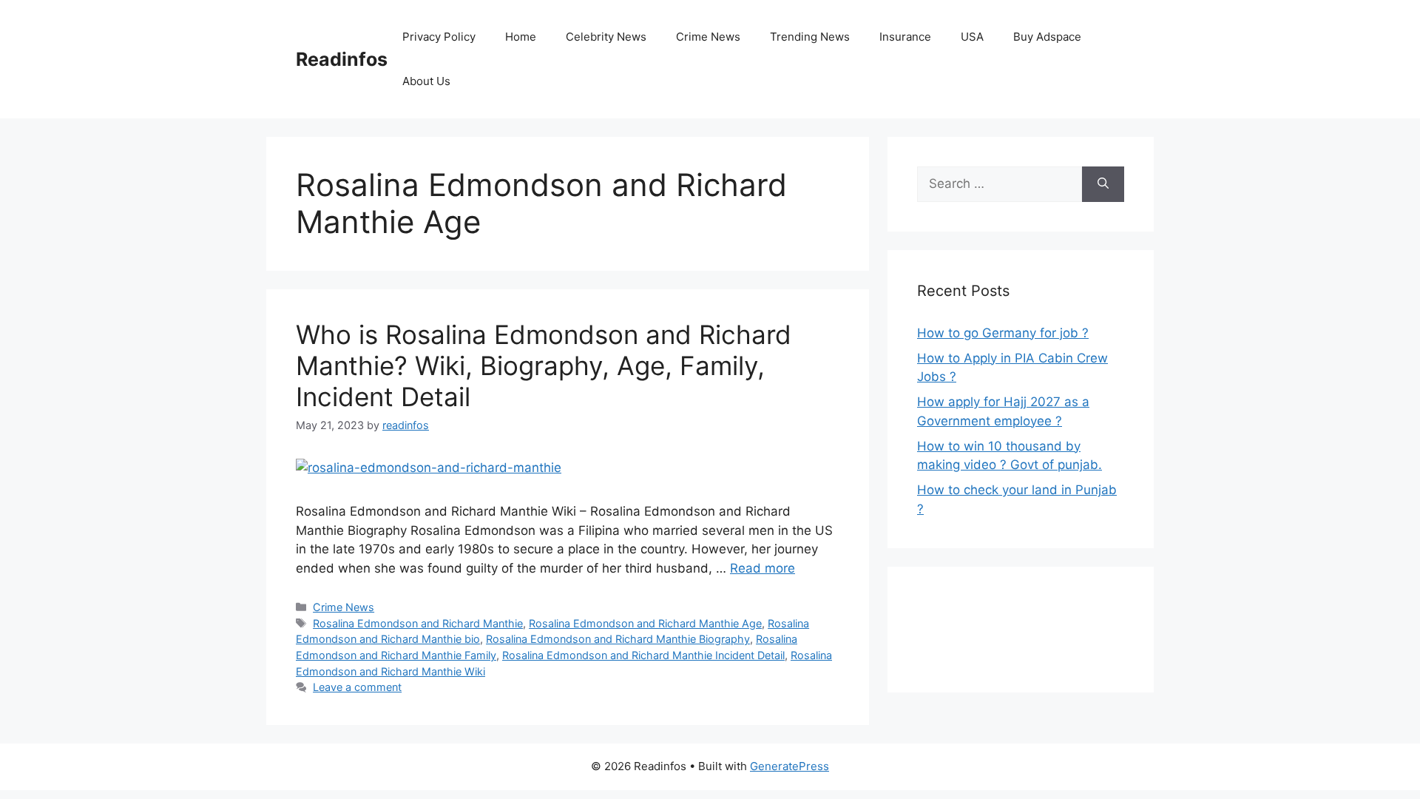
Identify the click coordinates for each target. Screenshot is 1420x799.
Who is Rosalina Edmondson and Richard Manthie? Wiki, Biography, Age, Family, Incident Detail (543, 365)
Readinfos (342, 59)
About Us (426, 81)
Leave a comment (357, 687)
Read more (762, 568)
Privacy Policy (439, 37)
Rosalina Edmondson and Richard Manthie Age (645, 623)
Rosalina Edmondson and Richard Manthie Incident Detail (643, 655)
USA (972, 37)
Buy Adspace (1047, 37)
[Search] (1103, 184)
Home (520, 37)
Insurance (905, 37)
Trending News (810, 37)
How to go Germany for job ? (1003, 333)
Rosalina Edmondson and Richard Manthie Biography (618, 639)
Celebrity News (606, 37)
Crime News (708, 37)
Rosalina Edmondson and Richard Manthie (418, 623)
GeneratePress (789, 766)
